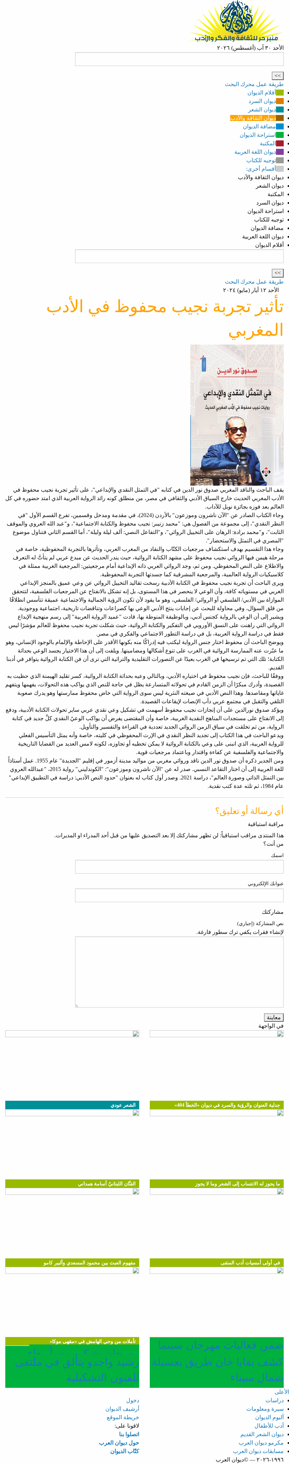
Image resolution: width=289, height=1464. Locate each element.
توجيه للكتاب (261, 160)
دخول (132, 1400)
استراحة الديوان (258, 135)
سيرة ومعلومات (265, 1409)
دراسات (274, 1400)
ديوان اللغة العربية (255, 152)
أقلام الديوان (261, 93)
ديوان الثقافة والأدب (253, 118)
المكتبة (268, 143)
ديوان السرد (262, 101)
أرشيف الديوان (122, 1409)
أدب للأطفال (269, 1426)
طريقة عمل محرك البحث (254, 84)
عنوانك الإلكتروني (266, 883)
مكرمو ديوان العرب (261, 1443)
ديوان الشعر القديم (262, 1434)
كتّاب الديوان (124, 1451)
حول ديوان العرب (119, 1443)
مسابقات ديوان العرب (258, 1451)
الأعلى (282, 1392)
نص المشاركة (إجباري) (260, 923)
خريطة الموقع (123, 1417)
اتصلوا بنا (129, 1434)
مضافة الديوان (259, 126)
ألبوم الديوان (269, 1417)
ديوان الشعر (262, 110)
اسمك (277, 855)
